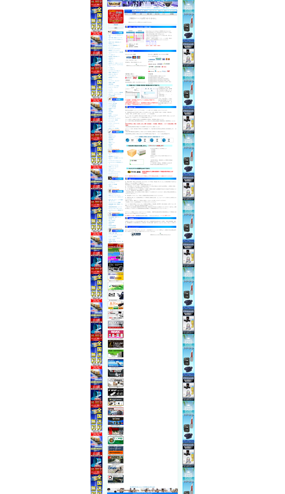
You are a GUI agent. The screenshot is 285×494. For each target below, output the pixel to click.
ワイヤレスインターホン (114, 165)
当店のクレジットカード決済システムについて (136, 65)
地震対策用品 (111, 222)
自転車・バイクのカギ (113, 115)
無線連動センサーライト (114, 156)
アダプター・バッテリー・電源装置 (116, 92)
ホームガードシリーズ (113, 173)
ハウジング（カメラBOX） (114, 85)
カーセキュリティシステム (114, 181)
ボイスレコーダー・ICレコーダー (115, 208)
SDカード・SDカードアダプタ (115, 94)
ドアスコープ (111, 125)
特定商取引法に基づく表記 (142, 215)
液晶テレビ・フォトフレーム (114, 195)
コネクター (111, 90)
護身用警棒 (111, 139)
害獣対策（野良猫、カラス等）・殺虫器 (116, 242)
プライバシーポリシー (154, 215)
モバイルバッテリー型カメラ (114, 70)
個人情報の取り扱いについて (136, 486)
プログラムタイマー (113, 193)
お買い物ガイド (157, 7)
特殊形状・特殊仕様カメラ (114, 56)
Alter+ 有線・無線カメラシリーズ (115, 37)
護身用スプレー (112, 137)
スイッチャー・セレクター (114, 80)
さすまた (110, 147)
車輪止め (110, 186)
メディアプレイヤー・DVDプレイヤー (116, 198)
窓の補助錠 (111, 111)
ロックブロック (112, 121)
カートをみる (136, 7)
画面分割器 (111, 84)
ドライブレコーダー (113, 187)
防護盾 (110, 145)
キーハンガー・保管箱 (113, 120)
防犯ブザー (111, 134)
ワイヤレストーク (112, 168)
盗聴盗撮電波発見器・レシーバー (115, 206)
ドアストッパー (112, 126)
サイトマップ (174, 7)
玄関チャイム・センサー (114, 166)
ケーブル (110, 89)
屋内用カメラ (111, 43)
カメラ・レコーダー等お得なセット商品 (116, 36)
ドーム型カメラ (112, 54)
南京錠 (110, 113)
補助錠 (110, 110)
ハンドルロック (112, 182)
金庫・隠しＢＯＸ (112, 116)
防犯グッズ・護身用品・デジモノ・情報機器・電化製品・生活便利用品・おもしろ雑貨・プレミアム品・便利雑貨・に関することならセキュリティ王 (150, 0)
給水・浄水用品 (112, 220)
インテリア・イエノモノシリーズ (115, 234)
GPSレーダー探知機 (113, 184)
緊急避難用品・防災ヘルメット (115, 217)
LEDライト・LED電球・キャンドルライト (116, 158)
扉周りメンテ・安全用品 (114, 128)
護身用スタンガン (112, 136)
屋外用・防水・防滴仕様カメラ (115, 42)
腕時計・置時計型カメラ (114, 72)
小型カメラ (111, 59)
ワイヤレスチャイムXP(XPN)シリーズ (116, 163)
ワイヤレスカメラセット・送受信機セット (116, 53)
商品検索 (116, 24)
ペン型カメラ (111, 67)
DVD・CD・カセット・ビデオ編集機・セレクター (116, 200)
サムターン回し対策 (113, 103)
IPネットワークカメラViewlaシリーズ (116, 40)
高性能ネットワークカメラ (114, 50)
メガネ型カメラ (112, 69)
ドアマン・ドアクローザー (114, 123)
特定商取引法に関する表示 (149, 486)
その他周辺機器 (112, 95)
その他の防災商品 (112, 227)
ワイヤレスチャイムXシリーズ (115, 160)
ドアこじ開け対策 (112, 106)
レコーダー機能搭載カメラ (114, 45)
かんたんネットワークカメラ (114, 48)
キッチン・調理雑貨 (113, 236)
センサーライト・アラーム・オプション (116, 154)
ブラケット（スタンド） (114, 87)
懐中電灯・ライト (112, 218)
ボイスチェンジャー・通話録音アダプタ (116, 211)
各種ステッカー (112, 142)
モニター (110, 79)
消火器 (110, 223)
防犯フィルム (111, 170)
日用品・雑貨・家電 (113, 233)
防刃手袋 (110, 144)
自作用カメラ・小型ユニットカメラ (116, 63)
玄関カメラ (111, 61)
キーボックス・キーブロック (114, 118)
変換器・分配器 (112, 82)
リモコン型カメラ (112, 75)
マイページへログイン (146, 7)
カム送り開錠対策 (112, 105)
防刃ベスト (111, 141)
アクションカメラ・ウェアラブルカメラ (116, 65)
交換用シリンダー (112, 108)
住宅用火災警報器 (112, 225)
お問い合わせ (166, 7)
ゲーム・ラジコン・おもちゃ (114, 238)
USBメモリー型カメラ (113, 74)
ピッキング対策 (112, 101)
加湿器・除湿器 (112, 239)
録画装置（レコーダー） (114, 77)
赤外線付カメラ (112, 58)
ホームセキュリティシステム (114, 171)
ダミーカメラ (111, 47)
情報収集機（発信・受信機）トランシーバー (116, 205)
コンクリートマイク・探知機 (114, 202)
